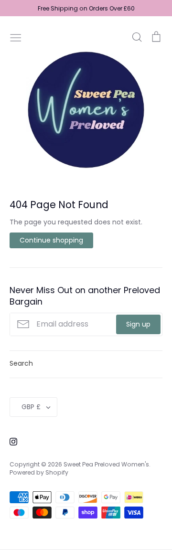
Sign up (138, 324)
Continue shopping (51, 240)
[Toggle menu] (16, 37)
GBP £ (31, 407)
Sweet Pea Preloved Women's (106, 464)
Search (21, 363)
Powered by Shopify (39, 472)
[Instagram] (9, 441)
